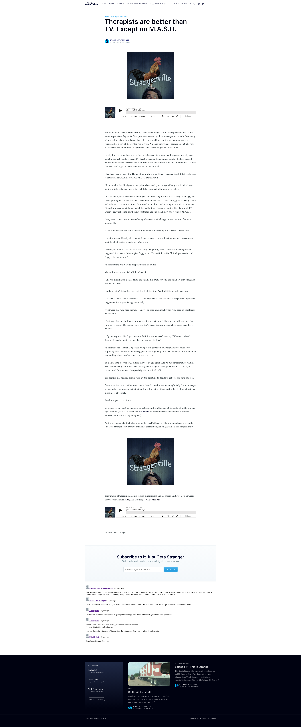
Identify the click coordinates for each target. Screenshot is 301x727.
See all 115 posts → (96, 699)
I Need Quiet (93, 679)
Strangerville (117, 17)
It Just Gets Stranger (119, 40)
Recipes (120, 4)
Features (175, 4)
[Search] (194, 3)
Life (126, 17)
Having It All (93, 670)
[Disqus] (150, 613)
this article (144, 411)
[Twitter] (203, 3)
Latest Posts (194, 718)
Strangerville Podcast (137, 4)
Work (107, 17)
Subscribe (211, 4)
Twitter (213, 718)
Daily (103, 4)
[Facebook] (199, 3)
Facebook (205, 718)
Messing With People (159, 4)
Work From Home (95, 689)
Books (111, 4)
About (184, 4)
